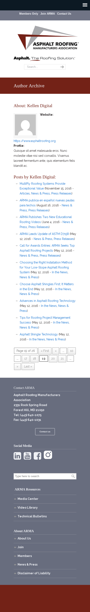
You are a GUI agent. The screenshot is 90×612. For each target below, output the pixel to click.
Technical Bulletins (32, 516)
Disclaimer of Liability (34, 573)
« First (45, 350)
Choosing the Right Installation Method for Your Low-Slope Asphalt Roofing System (46, 267)
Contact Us (64, 13)
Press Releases (61, 193)
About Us (24, 538)
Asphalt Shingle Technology (39, 334)
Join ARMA (47, 13)
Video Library (28, 507)
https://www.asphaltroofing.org (35, 141)
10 (71, 350)
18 (34, 358)
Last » (28, 366)
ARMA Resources (27, 489)
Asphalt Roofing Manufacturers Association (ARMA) (48, 37)
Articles (25, 193)
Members (25, 556)
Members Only (28, 13)
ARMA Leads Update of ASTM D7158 (44, 234)
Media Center (28, 498)
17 (25, 358)
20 (53, 358)
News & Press (40, 193)
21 (62, 358)
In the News (60, 272)
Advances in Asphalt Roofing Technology (48, 300)
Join (21, 547)
